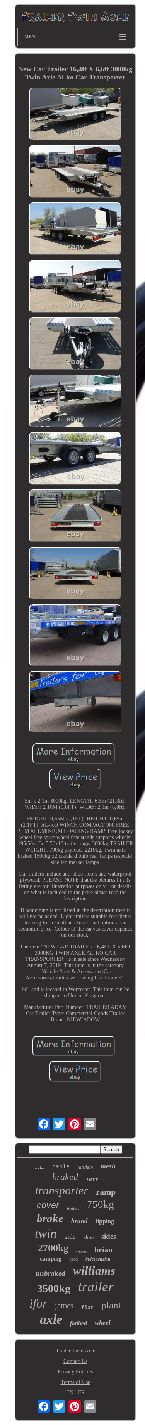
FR (81, 1393)
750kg (100, 1204)
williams (94, 1270)
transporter (61, 1190)
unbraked (50, 1273)
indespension (98, 1259)
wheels (81, 1252)
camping (50, 1259)
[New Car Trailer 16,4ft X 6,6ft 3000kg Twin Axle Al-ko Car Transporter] (75, 114)
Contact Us (75, 1361)
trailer (96, 1286)
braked (65, 1177)
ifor (38, 1303)
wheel (103, 1323)
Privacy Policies (75, 1372)
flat (87, 1307)
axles (39, 1168)
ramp (106, 1192)
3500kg (53, 1288)
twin (46, 1233)
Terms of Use (75, 1382)
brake (50, 1218)
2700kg (53, 1248)
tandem (85, 1167)
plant (111, 1305)
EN (69, 1393)
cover (48, 1205)
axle (51, 1319)
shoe (89, 1237)
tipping (105, 1221)
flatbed (78, 1323)
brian (103, 1249)
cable (61, 1167)
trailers (73, 1208)
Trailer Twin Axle (75, 1351)
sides (108, 1236)
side (70, 1236)
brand (79, 1221)
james (64, 1305)
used (73, 1259)
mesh (108, 1166)
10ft (92, 1179)
